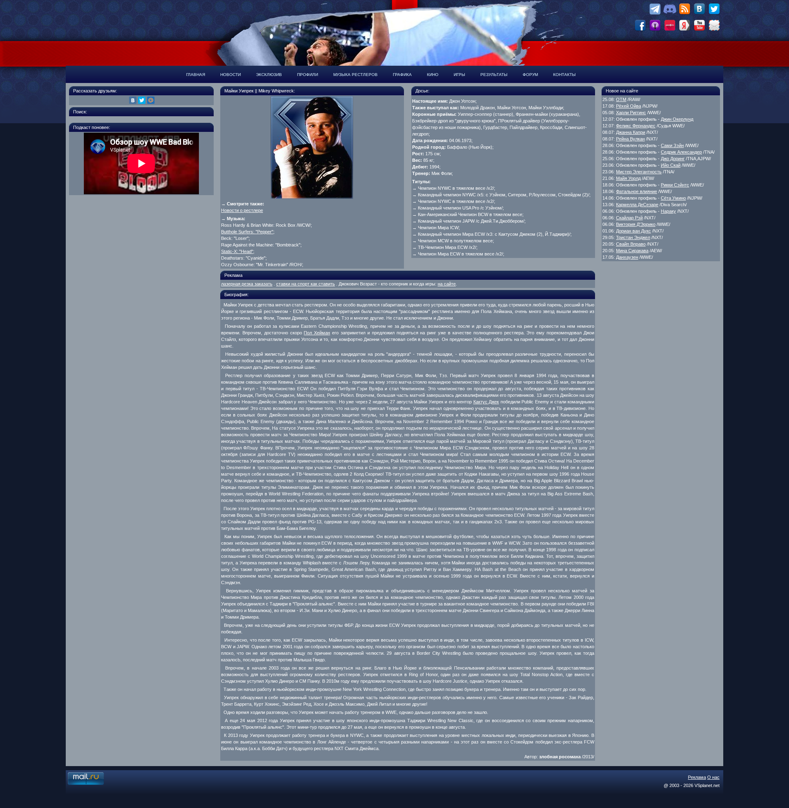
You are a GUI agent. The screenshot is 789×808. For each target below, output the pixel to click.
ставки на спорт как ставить (305, 283)
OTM (621, 99)
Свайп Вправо (631, 244)
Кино (432, 74)
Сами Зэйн (672, 145)
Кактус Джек (486, 401)
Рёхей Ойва (628, 106)
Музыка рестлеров (355, 74)
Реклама (697, 777)
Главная (195, 74)
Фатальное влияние (636, 191)
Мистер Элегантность (639, 171)
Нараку (668, 211)
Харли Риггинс (631, 112)
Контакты (564, 74)
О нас (713, 777)
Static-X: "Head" (237, 251)
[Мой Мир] (151, 100)
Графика (402, 74)
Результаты (494, 74)
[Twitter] (141, 100)
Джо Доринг (673, 158)
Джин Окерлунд (677, 119)
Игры (459, 74)
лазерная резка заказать (246, 283)
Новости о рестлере (242, 210)
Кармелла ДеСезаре (637, 204)
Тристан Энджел (633, 237)
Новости (230, 74)
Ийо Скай (671, 165)
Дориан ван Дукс (633, 230)
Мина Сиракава (632, 250)
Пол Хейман (317, 332)
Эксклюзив (269, 74)
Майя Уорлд (628, 178)
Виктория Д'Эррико (635, 224)
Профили (307, 74)
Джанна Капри (630, 132)
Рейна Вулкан (630, 138)
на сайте (447, 283)
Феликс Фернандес (635, 125)
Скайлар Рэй (629, 217)
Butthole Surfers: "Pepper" (247, 231)
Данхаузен (627, 257)
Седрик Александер (681, 152)
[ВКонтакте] (132, 100)
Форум (530, 74)
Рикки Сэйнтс (675, 184)
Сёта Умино (673, 198)
